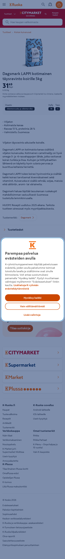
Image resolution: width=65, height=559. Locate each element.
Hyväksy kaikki (32, 297)
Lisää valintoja (32, 315)
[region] (32, 279)
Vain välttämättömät (32, 306)
